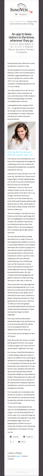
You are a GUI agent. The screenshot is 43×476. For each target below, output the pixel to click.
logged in (19, 456)
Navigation (23, 14)
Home (12, 21)
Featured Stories (20, 21)
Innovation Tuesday (24, 49)
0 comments (21, 52)
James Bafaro (25, 44)
